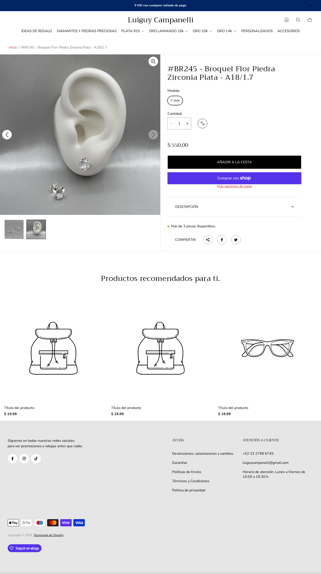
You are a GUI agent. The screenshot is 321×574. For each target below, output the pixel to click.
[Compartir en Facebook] (222, 240)
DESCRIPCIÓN (186, 206)
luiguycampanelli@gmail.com (266, 462)
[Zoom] (153, 61)
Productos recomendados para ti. (160, 278)
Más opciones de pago (234, 186)
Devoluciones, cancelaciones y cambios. (203, 453)
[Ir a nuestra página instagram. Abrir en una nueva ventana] (24, 458)
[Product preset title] (53, 348)
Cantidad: (174, 113)
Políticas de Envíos (186, 472)
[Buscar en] (298, 20)
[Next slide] (153, 134)
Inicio (13, 47)
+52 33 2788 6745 (258, 453)
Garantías (179, 462)
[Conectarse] (286, 20)
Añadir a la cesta (234, 162)
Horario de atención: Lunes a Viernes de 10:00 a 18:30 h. (274, 474)
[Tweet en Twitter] (236, 240)
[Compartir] (208, 240)
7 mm (175, 100)
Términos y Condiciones (190, 481)
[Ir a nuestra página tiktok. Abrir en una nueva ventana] (36, 458)
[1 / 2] (14, 229)
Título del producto (19, 408)
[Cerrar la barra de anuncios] (310, 5)
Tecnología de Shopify (49, 535)
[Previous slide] (7, 134)
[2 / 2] (36, 229)
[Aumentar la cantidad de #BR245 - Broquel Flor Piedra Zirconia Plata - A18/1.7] (187, 123)
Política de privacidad (188, 490)
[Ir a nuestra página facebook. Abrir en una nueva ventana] (12, 458)
